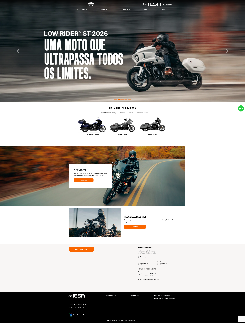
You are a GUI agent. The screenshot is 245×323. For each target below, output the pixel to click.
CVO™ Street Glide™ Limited (145, 194)
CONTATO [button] (164, 9)
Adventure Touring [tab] (142, 172)
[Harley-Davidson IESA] (90, 4)
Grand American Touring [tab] (108, 172)
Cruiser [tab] (122, 172)
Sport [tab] (131, 172)
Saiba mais (84, 239)
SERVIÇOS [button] (126, 9)
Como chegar (143, 316)
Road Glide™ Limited (100, 194)
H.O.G (145, 9)
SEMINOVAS (104, 9)
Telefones (168, 4)
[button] (18, 81)
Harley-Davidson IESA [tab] (81, 308)
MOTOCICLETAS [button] (81, 9)
